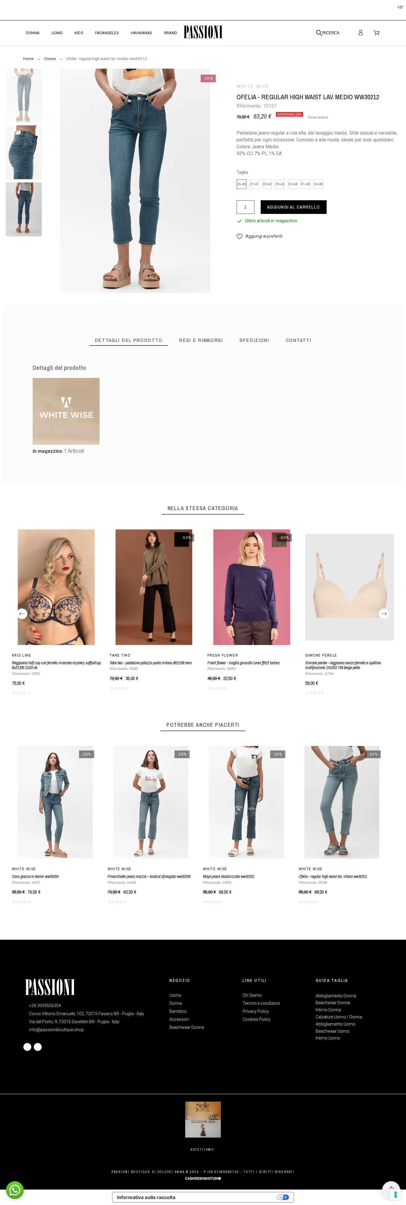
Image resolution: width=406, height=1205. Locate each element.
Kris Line (21, 655)
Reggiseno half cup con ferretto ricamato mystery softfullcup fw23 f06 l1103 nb (56, 665)
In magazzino (47, 451)
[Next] (384, 613)
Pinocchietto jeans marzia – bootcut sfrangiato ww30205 (149, 876)
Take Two (120, 655)
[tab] (128, 340)
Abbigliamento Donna (336, 995)
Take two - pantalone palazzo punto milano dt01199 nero (151, 662)
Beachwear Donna (333, 1002)
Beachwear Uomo (333, 1031)
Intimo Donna (328, 1009)
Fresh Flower (222, 655)
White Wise (253, 86)
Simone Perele (321, 655)
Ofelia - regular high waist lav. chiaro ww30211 (333, 876)
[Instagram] (38, 1047)
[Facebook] (27, 1047)
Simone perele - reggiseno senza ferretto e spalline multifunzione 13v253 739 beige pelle (343, 665)
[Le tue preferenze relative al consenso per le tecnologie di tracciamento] (395, 1194)
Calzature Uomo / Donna (339, 1017)
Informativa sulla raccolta (146, 1197)
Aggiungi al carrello (293, 207)
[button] (259, 236)
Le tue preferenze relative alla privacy (229, 1197)
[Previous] (22, 613)
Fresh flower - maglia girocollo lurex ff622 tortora (243, 662)
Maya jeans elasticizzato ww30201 (228, 876)
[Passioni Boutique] (203, 33)
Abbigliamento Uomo (335, 1024)
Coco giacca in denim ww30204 (35, 876)
